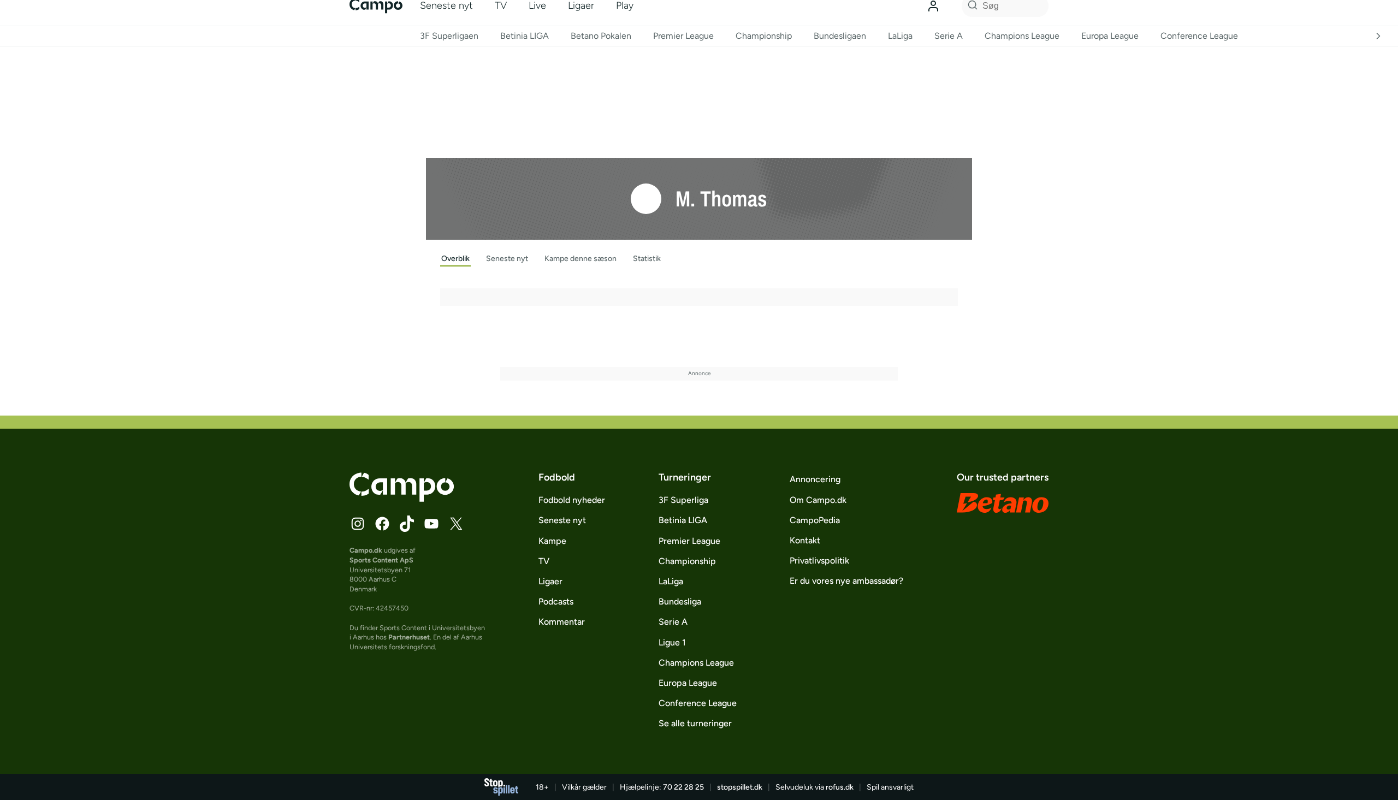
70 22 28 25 (683, 787)
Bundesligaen (840, 36)
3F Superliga (683, 500)
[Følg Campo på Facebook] (382, 523)
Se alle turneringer (695, 723)
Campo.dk (366, 550)
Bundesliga (680, 601)
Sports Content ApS (381, 560)
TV (543, 561)
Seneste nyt (562, 520)
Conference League (1199, 36)
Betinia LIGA (524, 36)
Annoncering (815, 479)
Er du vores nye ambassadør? (846, 581)
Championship (764, 36)
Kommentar (561, 622)
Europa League (1110, 36)
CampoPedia (815, 520)
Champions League (1022, 36)
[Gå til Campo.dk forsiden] (402, 499)
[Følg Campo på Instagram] (358, 523)
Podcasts (555, 601)
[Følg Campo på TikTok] (407, 523)
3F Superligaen (449, 36)
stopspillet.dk (739, 787)
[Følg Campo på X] (456, 523)
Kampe (552, 541)
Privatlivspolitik (819, 560)
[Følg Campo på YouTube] (431, 523)
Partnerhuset (409, 637)
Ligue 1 (672, 642)
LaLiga (900, 36)
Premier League (683, 36)
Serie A (948, 36)
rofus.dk (840, 787)
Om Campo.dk (818, 500)
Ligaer (550, 581)
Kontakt (805, 540)
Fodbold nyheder (571, 500)
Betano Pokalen (601, 36)
